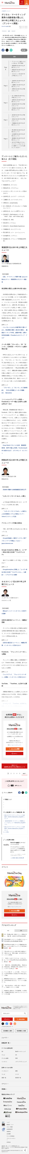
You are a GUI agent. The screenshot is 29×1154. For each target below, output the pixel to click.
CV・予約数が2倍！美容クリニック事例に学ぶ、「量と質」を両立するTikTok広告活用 (15, 935)
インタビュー (5, 1071)
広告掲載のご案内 (7, 1031)
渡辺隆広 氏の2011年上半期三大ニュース (18, 139)
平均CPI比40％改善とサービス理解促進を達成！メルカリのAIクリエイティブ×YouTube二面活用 (15, 946)
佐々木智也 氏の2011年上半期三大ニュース (18, 96)
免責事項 (9, 1131)
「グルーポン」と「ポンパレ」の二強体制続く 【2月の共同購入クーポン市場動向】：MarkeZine (14, 390)
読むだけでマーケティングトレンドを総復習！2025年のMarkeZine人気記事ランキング (14, 816)
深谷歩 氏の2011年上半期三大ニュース (18, 119)
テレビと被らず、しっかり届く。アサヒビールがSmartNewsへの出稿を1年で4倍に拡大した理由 (15, 973)
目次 (14, 56)
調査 (16, 1071)
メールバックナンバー (15, 745)
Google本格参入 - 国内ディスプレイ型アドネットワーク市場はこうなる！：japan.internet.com (14, 540)
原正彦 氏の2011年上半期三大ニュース (18, 115)
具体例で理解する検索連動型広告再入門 (14, 489)
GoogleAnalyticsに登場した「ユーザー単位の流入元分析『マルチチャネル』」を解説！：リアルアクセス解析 (14, 572)
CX (16, 1055)
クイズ (17, 1074)
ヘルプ (8, 1122)
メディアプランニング (21, 1061)
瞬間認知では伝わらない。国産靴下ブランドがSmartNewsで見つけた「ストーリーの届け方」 (15, 980)
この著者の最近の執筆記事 (17, 858)
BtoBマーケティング (20, 1051)
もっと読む (6, 832)
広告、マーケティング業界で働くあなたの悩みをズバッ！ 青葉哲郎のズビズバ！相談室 (14, 279)
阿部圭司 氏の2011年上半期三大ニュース (18, 70)
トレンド (13, 31)
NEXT (24, 773)
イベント (4, 1084)
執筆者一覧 (18, 1077)
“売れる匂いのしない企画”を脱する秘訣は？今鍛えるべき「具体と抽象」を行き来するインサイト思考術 (15, 953)
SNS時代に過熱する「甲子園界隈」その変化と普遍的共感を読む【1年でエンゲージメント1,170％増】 (15, 992)
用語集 (3, 1089)
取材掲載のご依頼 (21, 1031)
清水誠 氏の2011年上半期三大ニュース (18, 104)
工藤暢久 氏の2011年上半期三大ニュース (18, 85)
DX (2, 1051)
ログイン (15, 753)
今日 (8, 930)
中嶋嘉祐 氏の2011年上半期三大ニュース (18, 124)
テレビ (3, 1055)
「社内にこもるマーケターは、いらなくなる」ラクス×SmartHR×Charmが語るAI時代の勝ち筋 (15, 959)
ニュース (4, 1037)
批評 (9, 31)
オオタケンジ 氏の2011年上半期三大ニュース (18, 74)
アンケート (4, 31)
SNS (16, 1058)
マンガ (3, 1074)
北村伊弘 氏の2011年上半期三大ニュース (18, 81)
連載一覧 (4, 1077)
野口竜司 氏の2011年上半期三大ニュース (18, 130)
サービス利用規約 (10, 1136)
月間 (21, 930)
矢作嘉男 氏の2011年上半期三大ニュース (18, 135)
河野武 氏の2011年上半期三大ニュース (18, 89)
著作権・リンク (10, 1124)
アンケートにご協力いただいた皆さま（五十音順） (18, 62)
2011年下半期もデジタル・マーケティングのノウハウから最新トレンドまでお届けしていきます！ (19, 144)
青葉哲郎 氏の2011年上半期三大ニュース (18, 66)
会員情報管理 (9, 1129)
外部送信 (9, 1142)
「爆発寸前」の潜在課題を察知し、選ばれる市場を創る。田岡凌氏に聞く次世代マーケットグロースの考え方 (15, 966)
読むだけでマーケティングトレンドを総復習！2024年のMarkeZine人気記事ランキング (14, 828)
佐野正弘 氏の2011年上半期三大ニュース (18, 100)
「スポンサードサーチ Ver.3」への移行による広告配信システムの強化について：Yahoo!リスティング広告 (14, 513)
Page (5, 85)
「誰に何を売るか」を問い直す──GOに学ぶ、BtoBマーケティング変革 (15, 986)
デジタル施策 (5, 1058)
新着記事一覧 (5, 1043)
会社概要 (9, 1133)
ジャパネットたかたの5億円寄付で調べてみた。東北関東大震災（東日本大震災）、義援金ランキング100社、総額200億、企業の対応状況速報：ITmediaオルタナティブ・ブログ (14, 332)
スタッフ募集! (10, 1127)
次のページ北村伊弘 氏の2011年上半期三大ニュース (14, 766)
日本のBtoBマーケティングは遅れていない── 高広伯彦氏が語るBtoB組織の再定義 (15, 940)
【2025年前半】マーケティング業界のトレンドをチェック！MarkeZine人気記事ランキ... (15, 822)
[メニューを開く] (2, 2)
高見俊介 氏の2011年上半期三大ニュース (18, 109)
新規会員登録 (15, 749)
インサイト (4, 1061)
